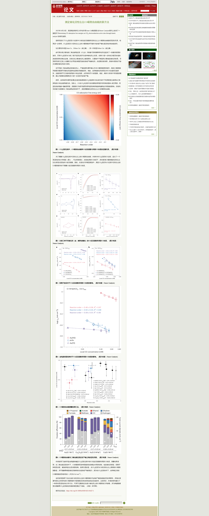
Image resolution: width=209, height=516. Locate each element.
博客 (86, 11)
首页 (78, 11)
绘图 (113, 11)
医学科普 (134, 11)
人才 (94, 11)
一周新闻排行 (131, 74)
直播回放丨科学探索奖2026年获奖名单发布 (141, 86)
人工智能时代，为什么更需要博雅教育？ (141, 94)
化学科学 (93, 6)
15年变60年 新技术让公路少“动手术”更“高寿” (142, 83)
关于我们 (88, 507)
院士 (90, 11)
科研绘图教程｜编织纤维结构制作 (139, 105)
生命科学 (79, 6)
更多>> (153, 108)
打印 (90, 503)
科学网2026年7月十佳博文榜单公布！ (140, 119)
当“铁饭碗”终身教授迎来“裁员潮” (138, 78)
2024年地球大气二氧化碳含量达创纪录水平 (141, 20)
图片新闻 (132, 50)
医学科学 (86, 6)
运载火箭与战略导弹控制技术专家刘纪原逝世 (142, 81)
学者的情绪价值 (134, 124)
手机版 (154, 6)
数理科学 (120, 6)
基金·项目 (104, 11)
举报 (113, 507)
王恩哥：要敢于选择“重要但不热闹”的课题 (141, 88)
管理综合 (127, 6)
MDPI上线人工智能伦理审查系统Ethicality (142, 121)
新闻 (82, 11)
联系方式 (107, 507)
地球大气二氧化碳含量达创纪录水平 (139, 18)
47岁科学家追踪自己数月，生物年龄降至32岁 (143, 127)
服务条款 (101, 507)
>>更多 (154, 70)
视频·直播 (119, 11)
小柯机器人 (126, 11)
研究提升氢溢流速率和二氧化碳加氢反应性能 (142, 36)
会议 (98, 11)
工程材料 (100, 6)
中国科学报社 (119, 507)
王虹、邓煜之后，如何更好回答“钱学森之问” (142, 91)
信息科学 (107, 6)
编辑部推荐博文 (134, 112)
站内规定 (147, 6)
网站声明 (95, 507)
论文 (109, 11)
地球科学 (113, 6)
